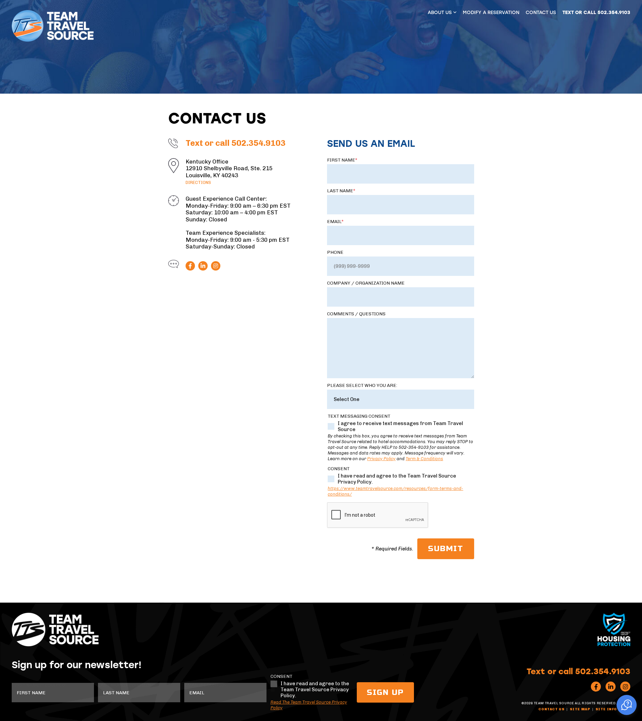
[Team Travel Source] (53, 26)
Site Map (580, 709)
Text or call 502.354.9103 (596, 12)
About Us (440, 12)
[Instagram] (215, 266)
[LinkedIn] (203, 266)
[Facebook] (190, 266)
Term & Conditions (424, 458)
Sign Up (385, 692)
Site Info (606, 709)
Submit (445, 548)
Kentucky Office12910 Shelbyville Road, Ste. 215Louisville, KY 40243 (229, 171)
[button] (626, 705)
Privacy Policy (381, 458)
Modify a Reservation (491, 12)
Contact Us (541, 12)
